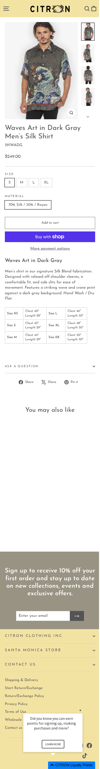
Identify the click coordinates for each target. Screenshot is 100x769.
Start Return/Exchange (24, 688)
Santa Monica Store (33, 650)
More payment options (50, 249)
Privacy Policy (16, 704)
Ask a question (22, 366)
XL (46, 182)
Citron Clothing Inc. (34, 636)
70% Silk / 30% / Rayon (27, 205)
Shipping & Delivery (21, 680)
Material (14, 196)
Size (9, 174)
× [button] (80, 710)
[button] (58, 765)
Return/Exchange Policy (24, 696)
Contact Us (20, 664)
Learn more (53, 744)
